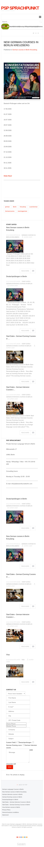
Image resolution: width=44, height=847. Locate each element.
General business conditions (10, 812)
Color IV (22, 837)
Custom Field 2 (11, 742)
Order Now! (8, 176)
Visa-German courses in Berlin (11, 807)
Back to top (23, 785)
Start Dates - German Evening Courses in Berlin (16, 804)
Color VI (26, 837)
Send (10, 767)
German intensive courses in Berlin (12, 794)
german (7, 207)
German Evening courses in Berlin (12, 797)
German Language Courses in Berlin (13, 789)
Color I (17, 837)
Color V (24, 837)
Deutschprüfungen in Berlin (16, 276)
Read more (25, 271)
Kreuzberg (23, 207)
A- (38, 33)
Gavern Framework (22, 845)
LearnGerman (33, 207)
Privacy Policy (6, 810)
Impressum (5, 815)
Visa (8, 655)
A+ (33, 33)
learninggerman (22, 211)
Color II (19, 837)
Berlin (14, 207)
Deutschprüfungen (25, 742)
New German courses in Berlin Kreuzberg (14, 792)
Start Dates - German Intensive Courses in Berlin (16, 802)
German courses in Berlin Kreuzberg (24, 50)
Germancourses (9, 211)
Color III (21, 837)
